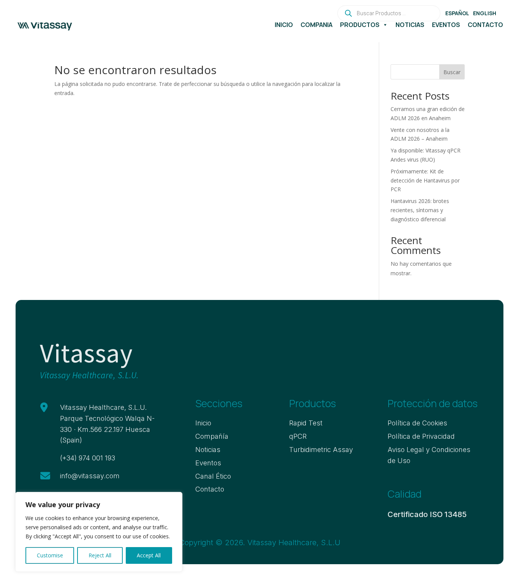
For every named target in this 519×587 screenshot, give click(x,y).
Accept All (149, 555)
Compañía (316, 25)
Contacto (485, 25)
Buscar (451, 72)
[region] (98, 532)
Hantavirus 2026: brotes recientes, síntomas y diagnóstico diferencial (420, 210)
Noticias (410, 25)
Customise (50, 555)
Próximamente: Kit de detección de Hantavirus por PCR (425, 180)
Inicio (284, 25)
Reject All (100, 555)
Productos (360, 25)
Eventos (446, 25)
